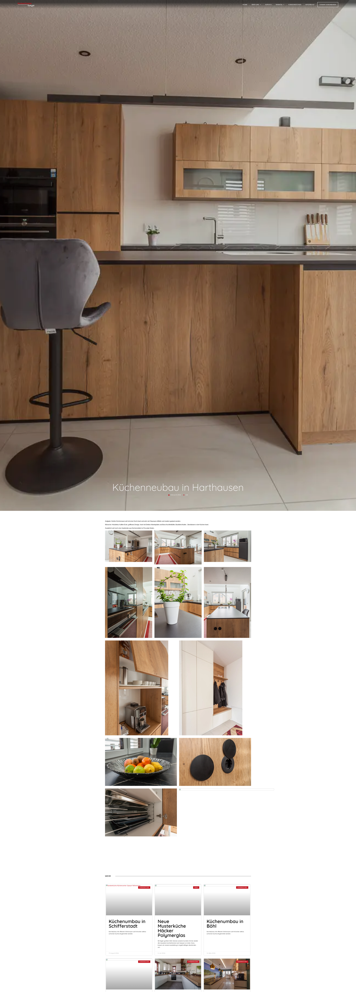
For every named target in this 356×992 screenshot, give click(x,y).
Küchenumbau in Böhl (225, 923)
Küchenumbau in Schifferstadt (127, 923)
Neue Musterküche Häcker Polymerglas (172, 928)
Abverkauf (309, 5)
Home (245, 5)
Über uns (255, 5)
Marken (279, 5)
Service (268, 5)
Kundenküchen (294, 5)
